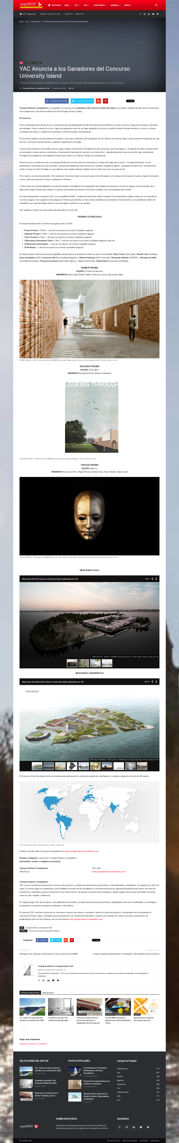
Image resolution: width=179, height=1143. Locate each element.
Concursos (99, 5)
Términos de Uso (113, 1140)
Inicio (21, 21)
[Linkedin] (149, 14)
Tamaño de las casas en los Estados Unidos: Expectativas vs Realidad (96, 1096)
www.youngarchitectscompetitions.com (82, 851)
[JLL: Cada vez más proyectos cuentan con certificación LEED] (32, 1007)
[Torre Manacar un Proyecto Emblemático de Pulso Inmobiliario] (74, 1071)
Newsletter (79, 14)
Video (127, 5)
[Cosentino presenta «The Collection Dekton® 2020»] (61, 1007)
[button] (156, 5)
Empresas (121, 1084)
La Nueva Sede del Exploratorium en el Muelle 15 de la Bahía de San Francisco (126, 954)
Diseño (120, 1076)
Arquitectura (35, 21)
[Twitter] (153, 14)
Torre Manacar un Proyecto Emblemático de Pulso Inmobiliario (95, 1070)
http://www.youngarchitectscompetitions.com (52, 970)
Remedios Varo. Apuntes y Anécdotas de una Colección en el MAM (48, 954)
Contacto (69, 14)
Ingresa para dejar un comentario (33, 1044)
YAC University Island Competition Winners (44, 931)
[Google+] (44, 980)
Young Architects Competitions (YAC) (39, 928)
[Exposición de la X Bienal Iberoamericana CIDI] (146, 1007)
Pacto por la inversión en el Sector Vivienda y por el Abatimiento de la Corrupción (88, 1020)
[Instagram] (145, 14)
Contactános (154, 1140)
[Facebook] (140, 14)
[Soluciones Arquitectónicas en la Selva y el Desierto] (74, 1084)
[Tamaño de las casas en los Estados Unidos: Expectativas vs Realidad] (74, 1097)
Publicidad (144, 1140)
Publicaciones (123, 1092)
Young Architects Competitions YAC (36, 88)
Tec (118, 1088)
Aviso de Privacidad (130, 1140)
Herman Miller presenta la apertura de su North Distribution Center (118, 1020)
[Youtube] (157, 14)
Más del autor (48, 993)
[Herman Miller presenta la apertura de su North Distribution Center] (118, 1007)
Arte (119, 1096)
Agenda (114, 5)
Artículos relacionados (30, 993)
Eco (118, 1100)
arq (67, 5)
